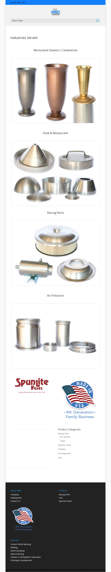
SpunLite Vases (64, 445)
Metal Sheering (17, 554)
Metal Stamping (17, 550)
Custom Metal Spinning (21, 544)
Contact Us (15, 501)
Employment (16, 497)
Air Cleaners (65, 436)
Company (15, 494)
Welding (14, 547)
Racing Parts (63, 433)
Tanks (62, 441)
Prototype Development (21, 560)
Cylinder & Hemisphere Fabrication (26, 557)
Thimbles (62, 449)
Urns (60, 457)
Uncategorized (64, 453)
